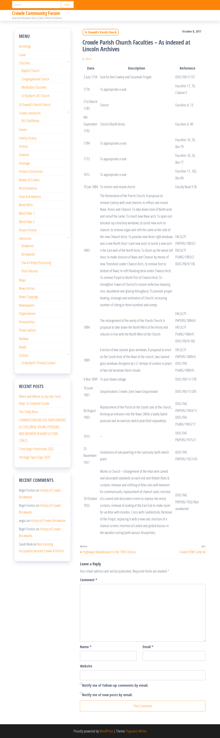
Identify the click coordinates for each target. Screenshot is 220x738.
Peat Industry (29, 270)
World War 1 (27, 213)
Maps (22, 279)
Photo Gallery (27, 330)
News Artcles (27, 288)
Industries (25, 238)
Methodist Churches (33, 87)
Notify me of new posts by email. (107, 694)
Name (85, 646)
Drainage (24, 163)
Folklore (24, 154)
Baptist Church (30, 70)
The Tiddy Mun (28, 411)
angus (89, 59)
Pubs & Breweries (30, 196)
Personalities (27, 321)
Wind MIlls (26, 204)
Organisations (27, 313)
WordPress (106, 731)
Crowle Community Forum (36, 13)
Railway (23, 338)
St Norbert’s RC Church (35, 95)
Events (23, 129)
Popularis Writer (136, 731)
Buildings (25, 46)
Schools (23, 355)
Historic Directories (31, 171)
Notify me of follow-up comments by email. (115, 685)
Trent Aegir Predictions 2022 (36, 448)
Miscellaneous (28, 188)
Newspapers (26, 305)
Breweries (27, 245)
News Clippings (28, 296)
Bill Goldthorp (30, 120)
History (23, 146)
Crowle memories (30, 113)
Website (86, 665)
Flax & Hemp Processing (36, 262)
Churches (24, 62)
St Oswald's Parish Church (101, 32)
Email (148, 646)
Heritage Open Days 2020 (34, 457)
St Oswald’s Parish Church (35, 104)
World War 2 (27, 221)
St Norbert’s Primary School (38, 362)
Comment (88, 579)
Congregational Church (35, 78)
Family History (27, 137)
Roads (22, 346)
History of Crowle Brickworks (48, 520)
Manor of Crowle (29, 179)
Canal (22, 54)
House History (27, 229)
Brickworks (28, 254)
